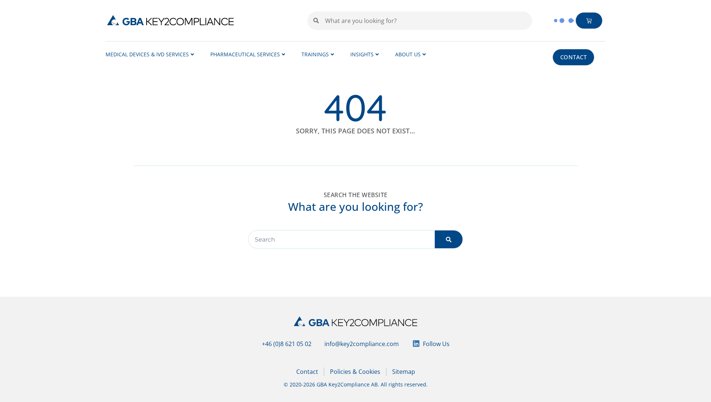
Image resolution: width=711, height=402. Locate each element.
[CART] (589, 20)
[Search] (449, 239)
